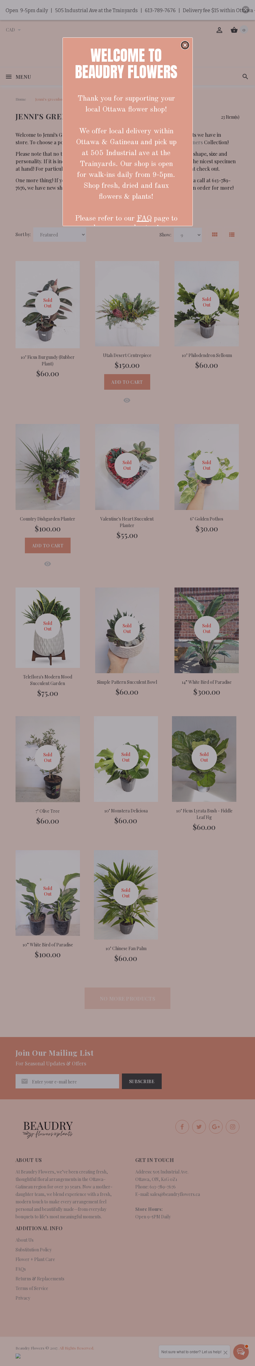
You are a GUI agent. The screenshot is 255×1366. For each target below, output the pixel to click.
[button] (185, 45)
